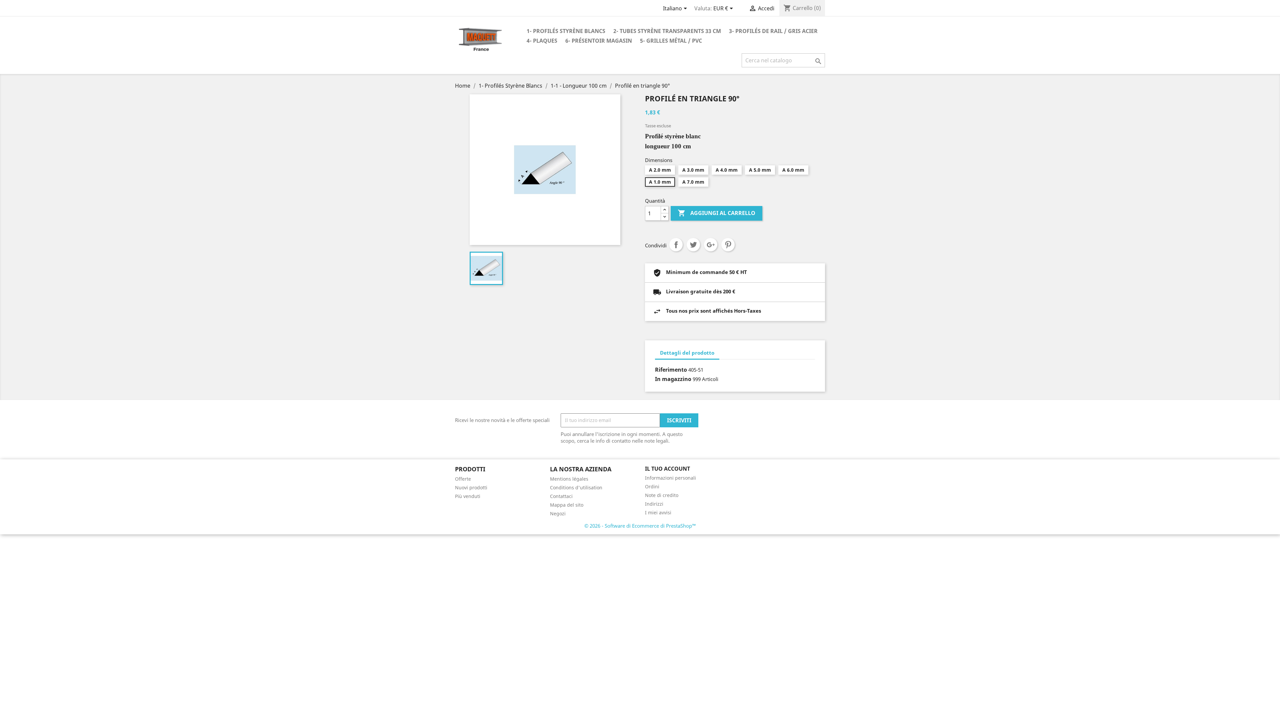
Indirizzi (654, 504)
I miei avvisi (658, 512)
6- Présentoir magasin (598, 40)
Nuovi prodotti (471, 487)
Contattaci (561, 496)
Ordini (652, 486)
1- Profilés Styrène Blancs (566, 31)
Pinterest (728, 244)
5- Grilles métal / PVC (671, 40)
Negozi (558, 513)
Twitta (693, 244)
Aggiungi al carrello (716, 213)
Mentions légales (569, 479)
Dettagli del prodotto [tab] (687, 352)
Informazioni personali (670, 478)
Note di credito (661, 495)
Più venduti (467, 496)
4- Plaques (542, 40)
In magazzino (673, 379)
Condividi (676, 244)
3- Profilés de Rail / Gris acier (773, 31)
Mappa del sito (566, 505)
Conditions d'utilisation (576, 487)
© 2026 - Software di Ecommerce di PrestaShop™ (640, 525)
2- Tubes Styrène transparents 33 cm (667, 31)
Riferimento (671, 369)
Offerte (463, 479)
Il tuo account (667, 468)
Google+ (710, 244)
